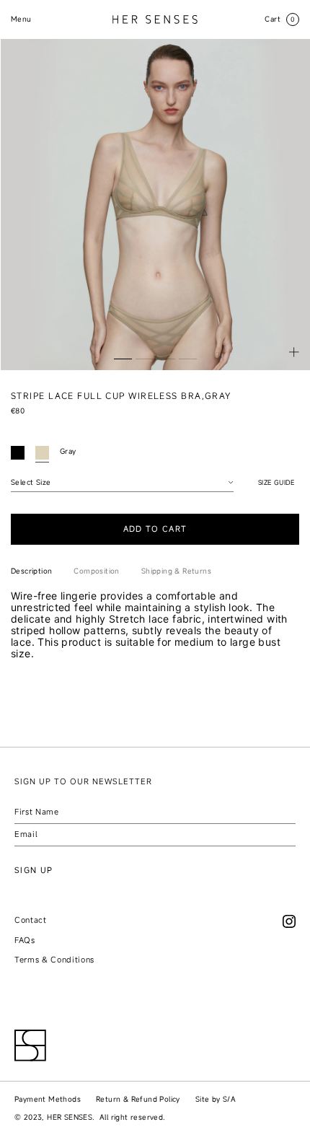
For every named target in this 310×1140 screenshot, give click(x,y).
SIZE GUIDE (276, 482)
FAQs (24, 940)
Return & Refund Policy (138, 1099)
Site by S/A (215, 1099)
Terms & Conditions (54, 960)
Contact (30, 920)
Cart (280, 19)
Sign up (33, 870)
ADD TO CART (155, 529)
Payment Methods (47, 1099)
